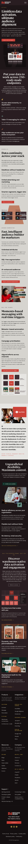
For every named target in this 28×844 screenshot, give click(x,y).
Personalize (4, 713)
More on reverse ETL (8, 202)
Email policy (19, 836)
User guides (18, 794)
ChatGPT (17, 772)
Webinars (4, 768)
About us (17, 757)
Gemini (16, 780)
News (3, 760)
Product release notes (6, 798)
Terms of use (5, 833)
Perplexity (17, 777)
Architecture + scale (7, 724)
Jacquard (17, 720)
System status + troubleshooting (19, 798)
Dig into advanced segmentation (10, 281)
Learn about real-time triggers (10, 370)
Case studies (5, 763)
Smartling (17, 726)
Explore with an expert (8, 40)
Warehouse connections (5, 720)
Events (3, 771)
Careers (17, 760)
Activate (4, 707)
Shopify (17, 736)
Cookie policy (22, 833)
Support (4, 789)
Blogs (3, 757)
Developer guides (6, 794)
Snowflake (17, 708)
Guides (3, 765)
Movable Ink (18, 723)
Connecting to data (20, 792)
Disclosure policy (10, 836)
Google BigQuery (19, 711)
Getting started (6, 792)
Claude (16, 775)
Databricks (17, 714)
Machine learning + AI (7, 801)
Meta (16, 739)
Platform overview (14, 585)
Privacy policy (13, 833)
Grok (16, 783)
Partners (17, 763)
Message (4, 710)
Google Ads (18, 733)
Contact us (18, 765)
